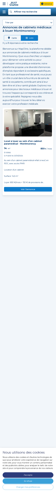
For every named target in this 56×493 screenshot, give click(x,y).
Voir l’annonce (28, 189)
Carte (14, 38)
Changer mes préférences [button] (28, 487)
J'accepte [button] (28, 475)
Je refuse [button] (28, 481)
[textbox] (28, 22)
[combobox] (28, 22)
